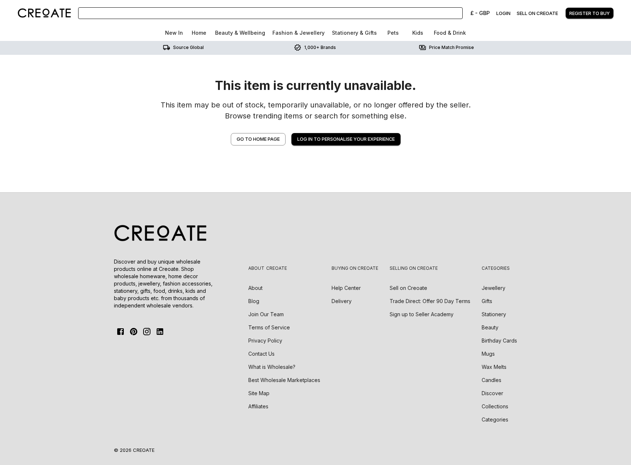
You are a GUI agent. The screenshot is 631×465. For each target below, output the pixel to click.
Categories (495, 419)
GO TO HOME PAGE (258, 139)
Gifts (487, 301)
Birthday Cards (499, 340)
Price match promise (451, 47)
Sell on (408, 288)
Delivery (342, 301)
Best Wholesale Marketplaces (284, 380)
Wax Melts (494, 367)
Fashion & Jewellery (298, 33)
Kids (417, 33)
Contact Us (261, 354)
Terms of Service (269, 327)
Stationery (494, 314)
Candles (491, 380)
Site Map (258, 393)
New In (174, 33)
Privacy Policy (265, 340)
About (255, 288)
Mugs (488, 354)
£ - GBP (480, 13)
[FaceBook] (120, 331)
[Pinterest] (133, 331)
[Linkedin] (160, 331)
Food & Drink (450, 33)
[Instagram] (146, 331)
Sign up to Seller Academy (422, 314)
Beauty (490, 327)
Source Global (188, 47)
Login (503, 13)
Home (199, 33)
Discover (492, 393)
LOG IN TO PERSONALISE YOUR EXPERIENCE (346, 139)
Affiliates (258, 406)
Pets (393, 33)
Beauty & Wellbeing (240, 33)
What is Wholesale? (271, 367)
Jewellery (493, 288)
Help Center (346, 288)
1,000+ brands (320, 47)
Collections (495, 406)
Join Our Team (266, 314)
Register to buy (589, 13)
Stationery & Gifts (354, 33)
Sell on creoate (537, 13)
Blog (253, 301)
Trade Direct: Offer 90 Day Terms (430, 301)
